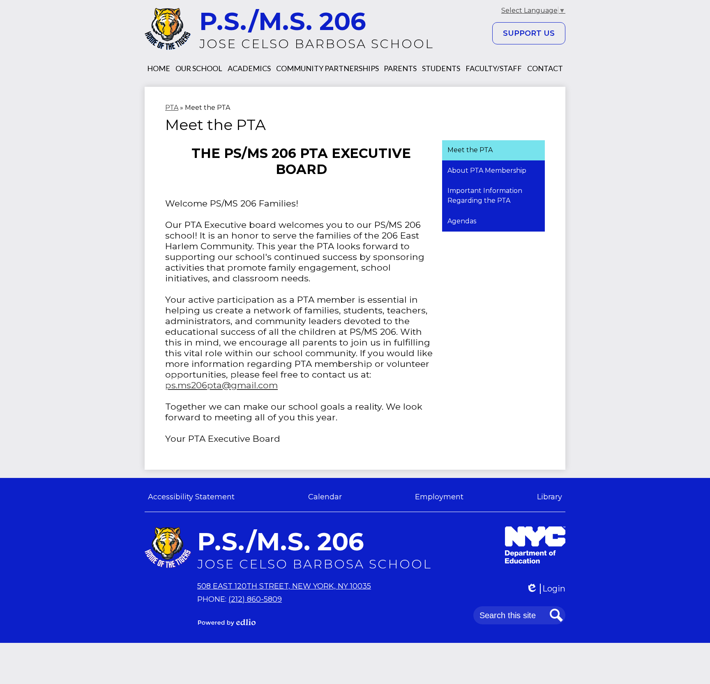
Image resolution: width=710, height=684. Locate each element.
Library (549, 496)
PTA (171, 107)
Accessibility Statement (191, 496)
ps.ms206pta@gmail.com (221, 385)
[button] (158, 68)
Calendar (325, 496)
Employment (439, 496)
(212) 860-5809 (255, 599)
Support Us (529, 33)
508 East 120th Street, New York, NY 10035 (284, 586)
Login (548, 589)
